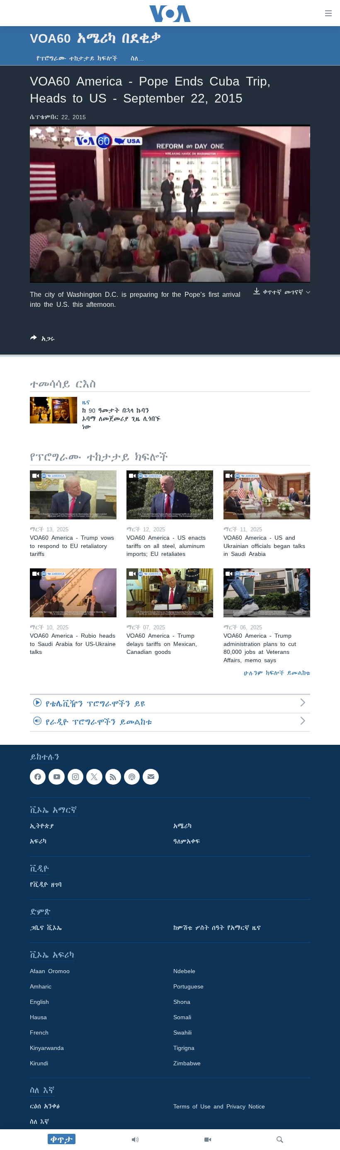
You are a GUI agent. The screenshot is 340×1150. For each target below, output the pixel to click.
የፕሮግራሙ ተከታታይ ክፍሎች (76, 58)
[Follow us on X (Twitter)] (94, 777)
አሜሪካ (182, 826)
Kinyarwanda (47, 1048)
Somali (182, 1017)
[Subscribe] (150, 777)
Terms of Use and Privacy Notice (219, 1107)
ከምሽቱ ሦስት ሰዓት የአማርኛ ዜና (217, 928)
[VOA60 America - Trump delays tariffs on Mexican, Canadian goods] (169, 592)
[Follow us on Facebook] (38, 777)
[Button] (42, 340)
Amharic (40, 987)
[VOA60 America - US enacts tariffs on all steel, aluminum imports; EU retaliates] (169, 494)
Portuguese (188, 987)
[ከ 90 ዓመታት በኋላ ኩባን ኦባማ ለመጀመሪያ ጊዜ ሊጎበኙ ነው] (53, 410)
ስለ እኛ (39, 1122)
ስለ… (137, 58)
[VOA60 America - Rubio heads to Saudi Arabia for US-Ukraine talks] (73, 592)
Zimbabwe (187, 1063)
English (39, 1002)
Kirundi (39, 1063)
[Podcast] (132, 777)
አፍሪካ (38, 842)
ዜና (86, 402)
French (39, 1033)
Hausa (38, 1017)
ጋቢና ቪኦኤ (46, 928)
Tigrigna (183, 1048)
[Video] (207, 1139)
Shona (181, 1002)
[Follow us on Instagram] (75, 777)
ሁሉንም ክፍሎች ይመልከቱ (277, 673)
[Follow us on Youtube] (56, 777)
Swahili (182, 1033)
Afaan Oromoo (50, 971)
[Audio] (135, 1139)
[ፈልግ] (279, 1139)
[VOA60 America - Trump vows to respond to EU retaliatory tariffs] (73, 494)
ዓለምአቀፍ (186, 842)
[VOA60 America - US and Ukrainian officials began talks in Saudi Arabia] (266, 494)
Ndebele (184, 971)
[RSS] (113, 777)
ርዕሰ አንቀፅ (45, 1107)
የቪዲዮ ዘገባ (46, 885)
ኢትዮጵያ (42, 826)
